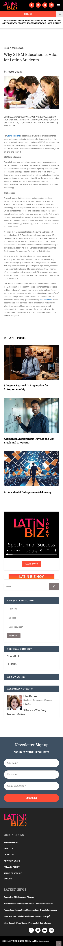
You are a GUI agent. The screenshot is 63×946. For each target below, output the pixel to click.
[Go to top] (59, 943)
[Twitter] (38, 5)
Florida (12, 664)
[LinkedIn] (44, 5)
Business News (14, 48)
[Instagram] (51, 5)
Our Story (9, 855)
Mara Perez (14, 71)
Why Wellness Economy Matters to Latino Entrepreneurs (28, 903)
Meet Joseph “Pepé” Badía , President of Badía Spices (27, 923)
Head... (27, 704)
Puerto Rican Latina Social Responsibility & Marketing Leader (30, 910)
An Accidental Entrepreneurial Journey (28, 492)
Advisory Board (12, 861)
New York (13, 656)
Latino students (13, 136)
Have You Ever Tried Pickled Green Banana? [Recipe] (27, 916)
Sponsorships (11, 842)
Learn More (31, 563)
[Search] (54, 586)
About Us (8, 848)
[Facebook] (31, 5)
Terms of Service (13, 873)
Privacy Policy (12, 867)
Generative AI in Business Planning (19, 897)
